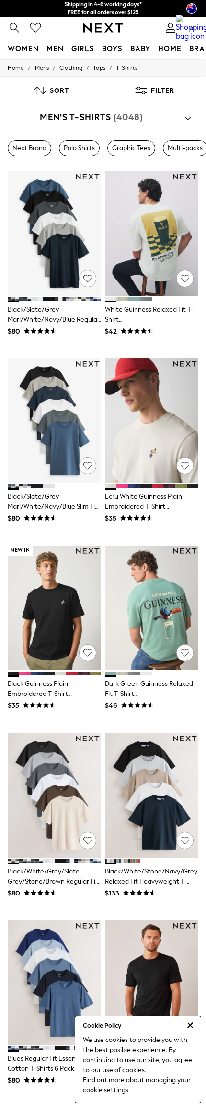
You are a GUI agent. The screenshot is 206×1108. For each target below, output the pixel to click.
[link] (14, 27)
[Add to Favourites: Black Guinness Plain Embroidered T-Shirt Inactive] (88, 653)
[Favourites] (35, 27)
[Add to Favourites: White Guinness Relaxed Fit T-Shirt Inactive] (185, 278)
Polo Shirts (79, 148)
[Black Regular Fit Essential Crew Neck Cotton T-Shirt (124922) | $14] (151, 982)
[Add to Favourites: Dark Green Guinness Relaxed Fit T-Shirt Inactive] (185, 653)
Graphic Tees (131, 148)
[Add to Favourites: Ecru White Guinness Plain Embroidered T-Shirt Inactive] (185, 466)
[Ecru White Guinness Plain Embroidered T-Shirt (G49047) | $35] (151, 420)
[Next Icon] (103, 28)
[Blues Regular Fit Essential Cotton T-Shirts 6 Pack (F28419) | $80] (54, 982)
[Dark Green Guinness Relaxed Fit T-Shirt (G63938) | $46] (151, 608)
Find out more (104, 1080)
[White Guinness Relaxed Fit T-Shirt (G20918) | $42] (151, 233)
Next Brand (29, 148)
